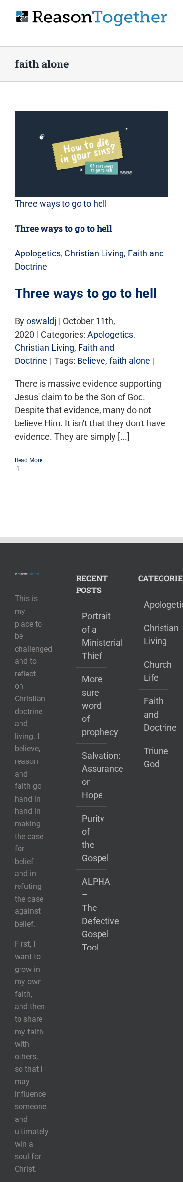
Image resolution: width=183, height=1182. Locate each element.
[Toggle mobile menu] (164, 31)
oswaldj (41, 321)
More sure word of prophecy (92, 705)
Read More (28, 460)
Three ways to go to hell (61, 203)
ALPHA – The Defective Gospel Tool (92, 914)
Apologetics (38, 253)
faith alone (129, 361)
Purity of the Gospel (92, 838)
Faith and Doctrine (153, 714)
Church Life (153, 671)
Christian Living (94, 253)
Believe (91, 361)
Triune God (153, 757)
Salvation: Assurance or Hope (92, 775)
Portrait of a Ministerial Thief (92, 636)
